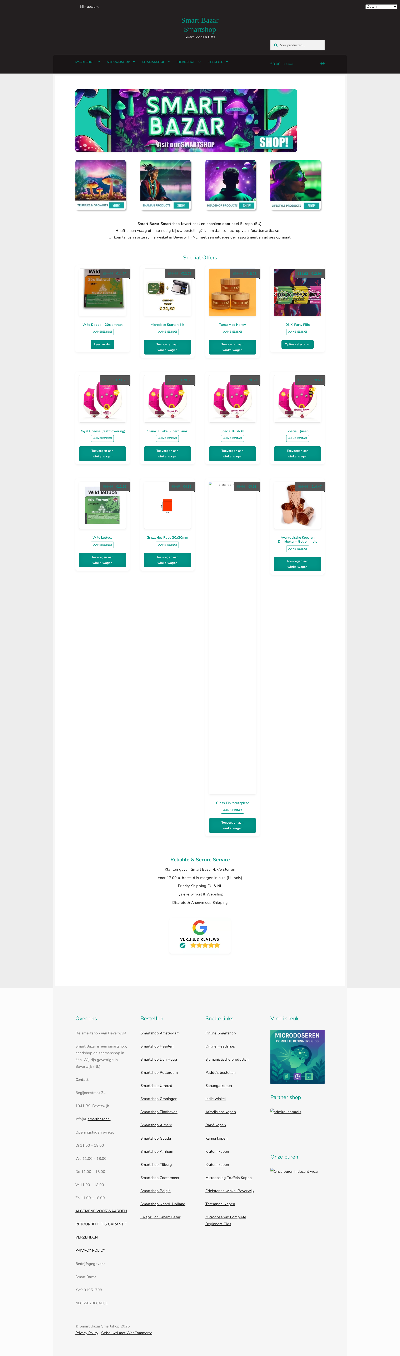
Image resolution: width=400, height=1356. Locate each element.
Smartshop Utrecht (156, 1085)
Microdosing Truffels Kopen (228, 1177)
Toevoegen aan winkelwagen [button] (167, 347)
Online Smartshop (220, 1033)
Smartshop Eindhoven (159, 1111)
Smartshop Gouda (155, 1138)
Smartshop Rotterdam (159, 1072)
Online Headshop (220, 1046)
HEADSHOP (186, 62)
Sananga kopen (218, 1085)
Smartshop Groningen (158, 1098)
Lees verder (102, 344)
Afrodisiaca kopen (220, 1111)
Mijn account (89, 6)
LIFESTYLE (215, 62)
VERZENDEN (86, 1237)
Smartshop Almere (156, 1125)
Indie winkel (215, 1098)
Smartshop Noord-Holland (162, 1203)
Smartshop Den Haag (158, 1059)
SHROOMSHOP (118, 62)
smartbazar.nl (99, 1118)
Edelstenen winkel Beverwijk (229, 1190)
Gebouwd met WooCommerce (126, 1332)
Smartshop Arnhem (156, 1151)
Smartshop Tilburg (156, 1164)
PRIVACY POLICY (90, 1250)
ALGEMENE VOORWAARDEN (101, 1211)
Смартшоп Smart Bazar (160, 1217)
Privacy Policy (86, 1332)
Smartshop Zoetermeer (159, 1177)
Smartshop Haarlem (157, 1046)
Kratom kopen (217, 1151)
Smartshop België (155, 1190)
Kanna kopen (216, 1138)
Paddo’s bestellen (220, 1072)
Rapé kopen (215, 1125)
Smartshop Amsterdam (160, 1033)
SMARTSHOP (85, 62)
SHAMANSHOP (153, 62)
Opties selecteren (297, 344)
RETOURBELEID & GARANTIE (101, 1224)
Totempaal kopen (220, 1203)
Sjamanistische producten (227, 1059)
